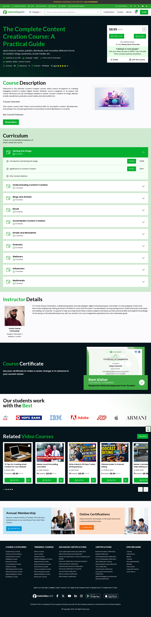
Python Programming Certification (106, 564)
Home (7, 6)
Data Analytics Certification (67, 576)
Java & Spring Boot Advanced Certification (72, 551)
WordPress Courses (12, 577)
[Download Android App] (93, 596)
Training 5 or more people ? (127, 49)
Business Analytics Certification (105, 551)
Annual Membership (133, 561)
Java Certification (101, 566)
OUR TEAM (44, 588)
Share (115, 59)
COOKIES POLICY (107, 588)
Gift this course (138, 59)
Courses (120, 12)
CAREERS (51, 588)
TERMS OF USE (74, 588)
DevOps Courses (39, 556)
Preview (131, 161)
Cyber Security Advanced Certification (71, 566)
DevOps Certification (102, 554)
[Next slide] (146, 489)
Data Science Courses (41, 566)
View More (142, 436)
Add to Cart (118, 36)
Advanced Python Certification (68, 564)
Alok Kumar (75, 470)
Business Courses (11, 561)
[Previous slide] (140, 489)
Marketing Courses (11, 559)
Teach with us (122, 6)
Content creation (24, 62)
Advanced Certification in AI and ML (70, 569)
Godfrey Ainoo (108, 470)
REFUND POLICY (96, 588)
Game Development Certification (106, 556)
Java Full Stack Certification (67, 571)
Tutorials (129, 559)
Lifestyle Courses (11, 566)
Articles (63, 6)
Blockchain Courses (40, 577)
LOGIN (144, 12)
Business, (9, 62)
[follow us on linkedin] (75, 596)
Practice (53, 6)
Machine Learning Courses (42, 564)
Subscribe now (15, 528)
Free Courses (131, 566)
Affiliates (129, 564)
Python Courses (39, 551)
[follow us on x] (63, 596)
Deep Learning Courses (41, 561)
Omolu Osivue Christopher (51, 58)
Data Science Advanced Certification (70, 554)
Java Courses (38, 554)
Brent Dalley (10, 470)
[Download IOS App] (111, 596)
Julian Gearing (43, 470)
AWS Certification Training (104, 561)
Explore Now (88, 527)
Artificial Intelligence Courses (43, 559)
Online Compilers (20, 6)
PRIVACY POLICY (85, 588)
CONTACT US (65, 588)
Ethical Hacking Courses (42, 572)
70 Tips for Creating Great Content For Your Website (15, 465)
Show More (11, 122)
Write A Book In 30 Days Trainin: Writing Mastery (82, 465)
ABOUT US (37, 588)
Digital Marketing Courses (14, 574)
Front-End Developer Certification (106, 559)
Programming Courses (13, 551)
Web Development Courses (14, 569)
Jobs (32, 6)
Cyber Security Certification (104, 569)
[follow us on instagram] (81, 596)
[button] (4, 489)
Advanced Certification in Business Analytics (73, 561)
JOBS (57, 588)
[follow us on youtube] (69, 596)
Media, (15, 62)
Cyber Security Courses (13, 556)
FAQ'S (115, 588)
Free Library (42, 6)
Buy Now (141, 36)
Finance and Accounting (13, 554)
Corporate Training (77, 6)
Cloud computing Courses (42, 569)
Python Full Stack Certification (68, 574)
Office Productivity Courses (14, 572)
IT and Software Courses (13, 564)
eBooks (129, 12)
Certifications (109, 12)
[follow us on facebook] (57, 596)
